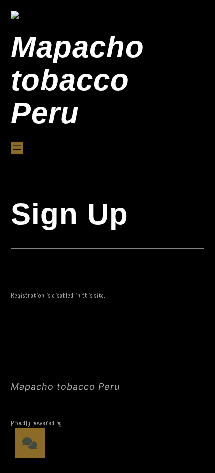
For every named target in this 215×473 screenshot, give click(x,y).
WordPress (78, 423)
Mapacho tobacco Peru (77, 80)
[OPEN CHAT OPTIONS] (30, 443)
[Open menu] (17, 148)
